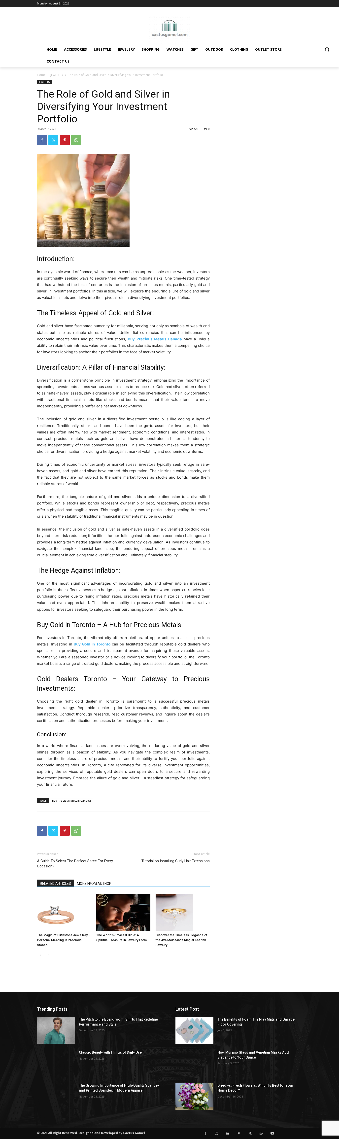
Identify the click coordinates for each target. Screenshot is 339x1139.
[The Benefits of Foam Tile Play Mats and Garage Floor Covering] (194, 1030)
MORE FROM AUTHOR (94, 884)
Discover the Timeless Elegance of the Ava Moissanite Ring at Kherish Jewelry (181, 940)
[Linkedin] (227, 1133)
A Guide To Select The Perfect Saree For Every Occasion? (75, 863)
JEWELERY (56, 75)
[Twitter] (53, 140)
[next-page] (48, 955)
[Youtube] (272, 1133)
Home (41, 75)
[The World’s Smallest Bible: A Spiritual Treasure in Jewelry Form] (123, 912)
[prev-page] (40, 955)
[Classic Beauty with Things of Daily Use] (56, 1063)
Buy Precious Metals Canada (71, 800)
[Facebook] (42, 140)
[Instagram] (216, 1133)
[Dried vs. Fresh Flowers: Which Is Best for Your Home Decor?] (194, 1096)
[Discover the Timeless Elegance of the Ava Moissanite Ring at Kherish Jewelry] (183, 912)
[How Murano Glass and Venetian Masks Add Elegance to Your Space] (194, 1063)
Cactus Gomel (134, 1133)
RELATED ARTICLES (55, 884)
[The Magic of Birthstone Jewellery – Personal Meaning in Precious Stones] (64, 912)
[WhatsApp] (76, 140)
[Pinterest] (65, 140)
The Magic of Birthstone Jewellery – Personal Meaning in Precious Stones (64, 940)
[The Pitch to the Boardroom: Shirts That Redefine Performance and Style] (56, 1030)
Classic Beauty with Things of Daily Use (110, 1052)
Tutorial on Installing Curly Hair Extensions (175, 861)
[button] (327, 49)
